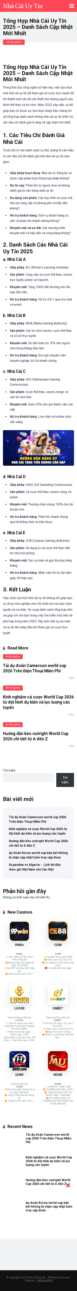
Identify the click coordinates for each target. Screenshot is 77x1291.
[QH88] (19, 1070)
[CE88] (58, 940)
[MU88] (58, 1070)
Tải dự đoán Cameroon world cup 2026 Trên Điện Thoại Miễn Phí (34, 668)
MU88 (58, 1075)
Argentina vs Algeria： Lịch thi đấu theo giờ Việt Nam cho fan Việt (35, 867)
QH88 (19, 1075)
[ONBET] (58, 1003)
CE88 (58, 945)
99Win (19, 945)
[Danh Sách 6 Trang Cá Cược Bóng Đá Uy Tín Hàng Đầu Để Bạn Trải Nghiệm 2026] (22, 5)
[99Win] (19, 940)
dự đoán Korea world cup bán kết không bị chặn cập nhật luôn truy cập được (38, 855)
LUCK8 (19, 1008)
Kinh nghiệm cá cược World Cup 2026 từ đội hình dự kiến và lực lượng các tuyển (38, 702)
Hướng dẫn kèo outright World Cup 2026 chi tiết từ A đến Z (36, 736)
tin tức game (14, 42)
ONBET (58, 1008)
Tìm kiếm (9, 770)
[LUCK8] (19, 1003)
